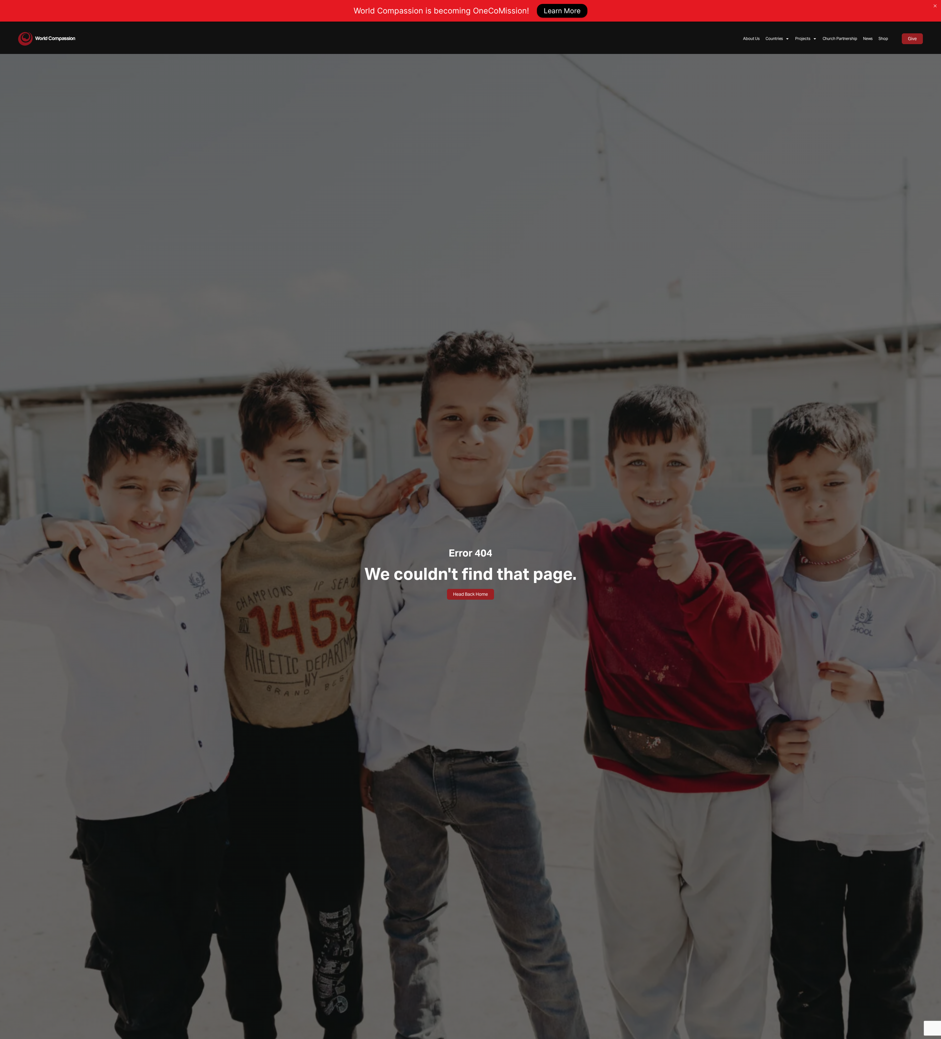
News (868, 38)
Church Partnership (840, 38)
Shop (883, 38)
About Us (751, 38)
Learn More (562, 11)
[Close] (935, 6)
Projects (802, 38)
